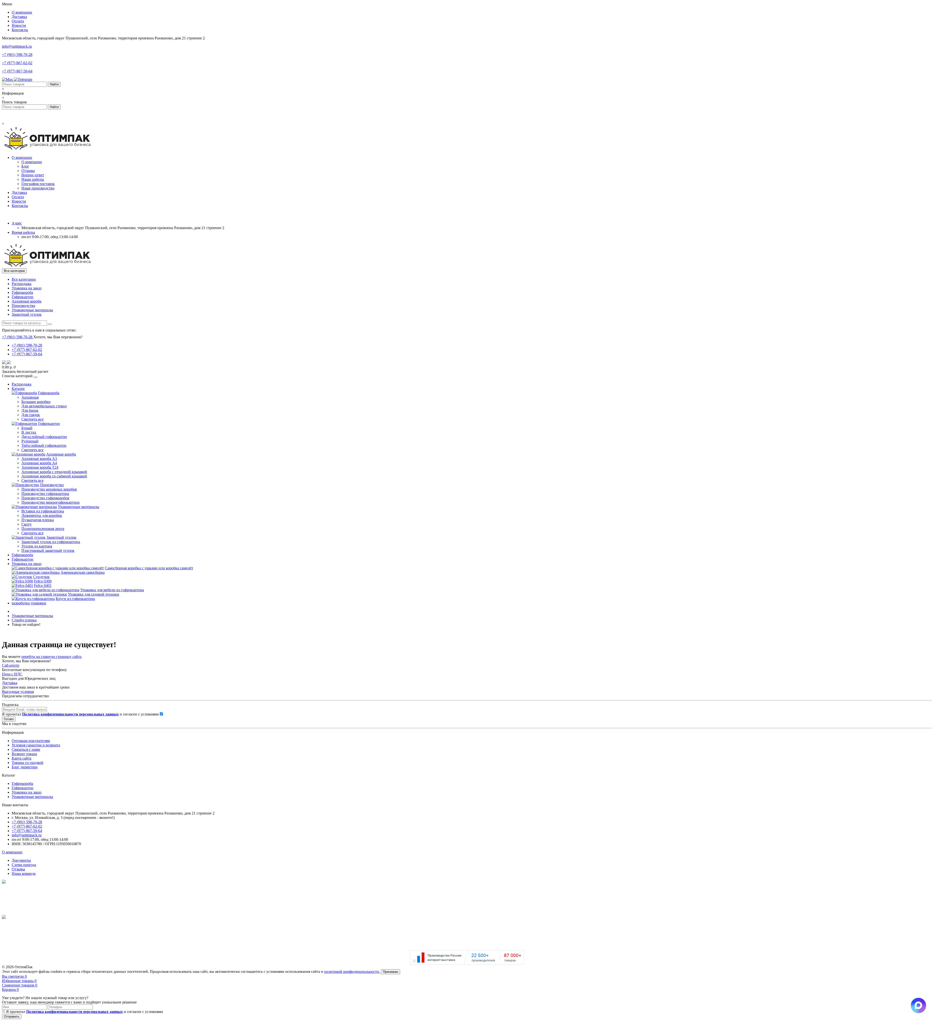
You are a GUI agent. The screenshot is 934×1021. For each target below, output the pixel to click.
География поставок (38, 184)
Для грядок (30, 415)
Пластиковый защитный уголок (47, 550)
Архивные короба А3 (39, 459)
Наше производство (37, 188)
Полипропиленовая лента (42, 529)
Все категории (24, 279)
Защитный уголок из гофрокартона (50, 542)
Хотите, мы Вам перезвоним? (57, 337)
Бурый (26, 428)
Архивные (30, 397)
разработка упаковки (29, 603)
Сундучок (41, 577)
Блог (25, 166)
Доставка (19, 17)
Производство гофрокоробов (45, 498)
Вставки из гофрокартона (42, 511)
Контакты (20, 30)
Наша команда (24, 873)
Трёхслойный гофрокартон (43, 445)
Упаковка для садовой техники (93, 594)
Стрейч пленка (24, 620)
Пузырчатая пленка (37, 520)
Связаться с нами (26, 749)
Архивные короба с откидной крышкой (54, 472)
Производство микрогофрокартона (50, 502)
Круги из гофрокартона (75, 599)
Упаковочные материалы (32, 310)
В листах (28, 432)
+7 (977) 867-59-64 (17, 71)
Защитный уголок (27, 314)
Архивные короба (26, 301)
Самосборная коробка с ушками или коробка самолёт (149, 568)
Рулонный (29, 441)
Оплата (18, 21)
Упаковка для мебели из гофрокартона (112, 590)
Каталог (18, 388)
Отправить (11, 1016)
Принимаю (390, 972)
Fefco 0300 (43, 581)
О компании (22, 12)
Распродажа (21, 284)
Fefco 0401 (43, 585)
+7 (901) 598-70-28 (17, 55)
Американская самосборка (83, 572)
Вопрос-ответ (32, 175)
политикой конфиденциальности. (352, 971)
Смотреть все (32, 419)
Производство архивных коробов (49, 489)
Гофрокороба (22, 292)
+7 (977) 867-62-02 (17, 63)
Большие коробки (36, 402)
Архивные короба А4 (39, 463)
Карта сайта (21, 758)
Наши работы (32, 179)
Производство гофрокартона (45, 494)
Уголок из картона (36, 546)
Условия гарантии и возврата (36, 745)
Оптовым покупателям (31, 741)
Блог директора (24, 767)
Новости (19, 25)
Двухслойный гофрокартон (44, 437)
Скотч (26, 524)
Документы (21, 860)
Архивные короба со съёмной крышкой (54, 476)
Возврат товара (24, 754)
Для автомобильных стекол (44, 406)
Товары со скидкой (27, 763)
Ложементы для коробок (41, 515)
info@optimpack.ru (17, 46)
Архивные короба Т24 (39, 467)
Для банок (29, 410)
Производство (23, 306)
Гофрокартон (22, 297)
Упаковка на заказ (26, 288)
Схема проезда (24, 865)
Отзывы (28, 171)
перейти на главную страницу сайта (51, 656)
